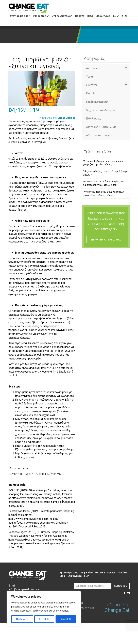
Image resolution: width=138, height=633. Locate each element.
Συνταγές (92, 85)
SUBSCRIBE (120, 586)
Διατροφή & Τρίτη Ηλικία (101, 127)
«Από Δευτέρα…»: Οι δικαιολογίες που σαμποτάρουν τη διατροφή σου (103, 183)
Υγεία (89, 76)
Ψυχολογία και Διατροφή (101, 110)
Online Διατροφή (62, 15)
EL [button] (114, 15)
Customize (22, 619)
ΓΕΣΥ (87, 576)
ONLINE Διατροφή (105, 572)
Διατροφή (92, 68)
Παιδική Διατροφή (97, 101)
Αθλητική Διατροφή (98, 135)
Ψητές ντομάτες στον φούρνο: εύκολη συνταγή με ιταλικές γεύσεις (103, 193)
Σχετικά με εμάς (20, 15)
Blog (90, 15)
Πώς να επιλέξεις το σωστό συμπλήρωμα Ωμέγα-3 (105, 173)
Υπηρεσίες (87, 572)
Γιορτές (91, 93)
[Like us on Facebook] (123, 15)
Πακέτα (79, 15)
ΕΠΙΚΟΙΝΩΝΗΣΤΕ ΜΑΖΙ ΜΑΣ (106, 239)
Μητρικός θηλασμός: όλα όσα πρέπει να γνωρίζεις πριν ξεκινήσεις (104, 163)
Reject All (44, 619)
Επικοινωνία (103, 15)
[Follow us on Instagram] (126, 15)
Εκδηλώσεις (93, 118)
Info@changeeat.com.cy (23, 589)
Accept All (65, 619)
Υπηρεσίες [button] (39, 15)
